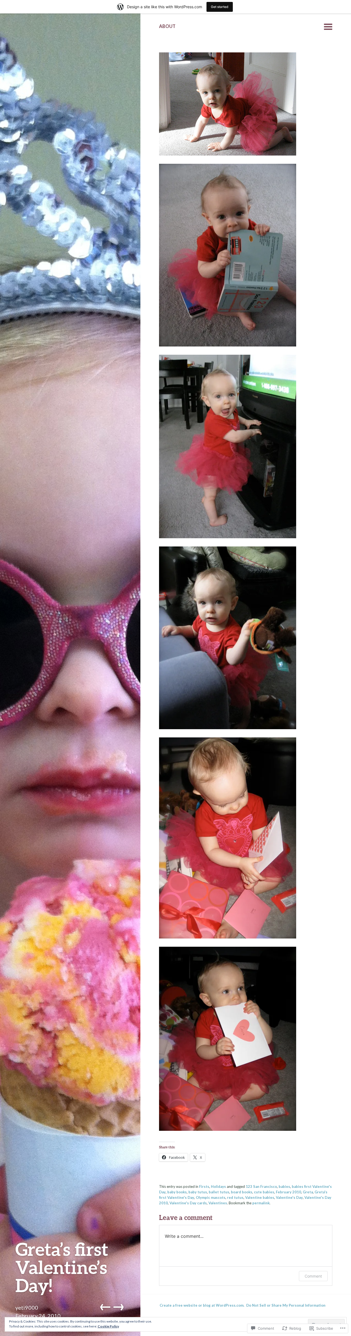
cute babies (264, 1192)
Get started (219, 7)
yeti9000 (26, 1307)
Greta (308, 1192)
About (167, 26)
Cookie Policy (108, 1326)
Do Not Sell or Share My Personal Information (285, 1305)
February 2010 (288, 1192)
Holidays (218, 1186)
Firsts (204, 1186)
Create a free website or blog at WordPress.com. (202, 1305)
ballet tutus (219, 1192)
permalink (261, 1203)
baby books (177, 1192)
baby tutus (197, 1192)
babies (284, 1186)
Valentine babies (259, 1197)
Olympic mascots (210, 1197)
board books (241, 1192)
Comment (313, 1276)
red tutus (235, 1197)
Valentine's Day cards (188, 1203)
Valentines (217, 1203)
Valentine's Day (289, 1197)
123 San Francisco (261, 1186)
